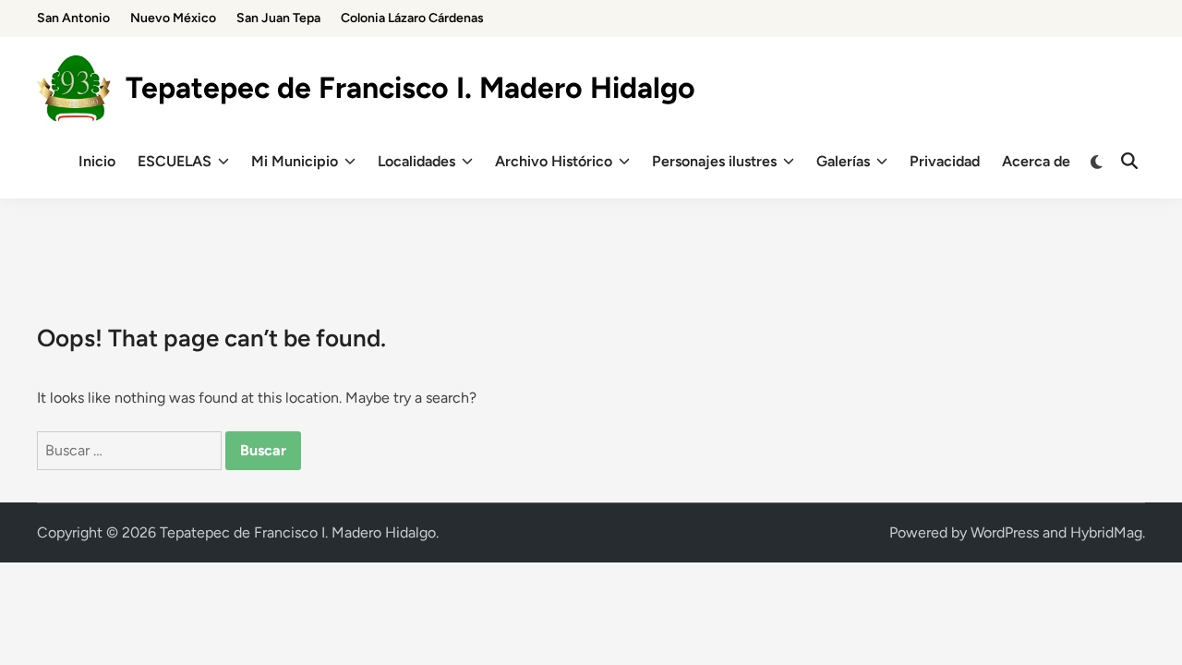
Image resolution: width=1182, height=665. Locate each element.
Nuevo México (173, 18)
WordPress (1005, 532)
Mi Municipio (294, 161)
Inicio (96, 161)
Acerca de (1036, 161)
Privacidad (945, 161)
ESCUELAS (174, 161)
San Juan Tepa (278, 18)
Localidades (416, 161)
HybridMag (1106, 532)
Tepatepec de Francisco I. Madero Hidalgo (410, 87)
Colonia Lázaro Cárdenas (412, 18)
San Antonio (73, 18)
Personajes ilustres (714, 161)
